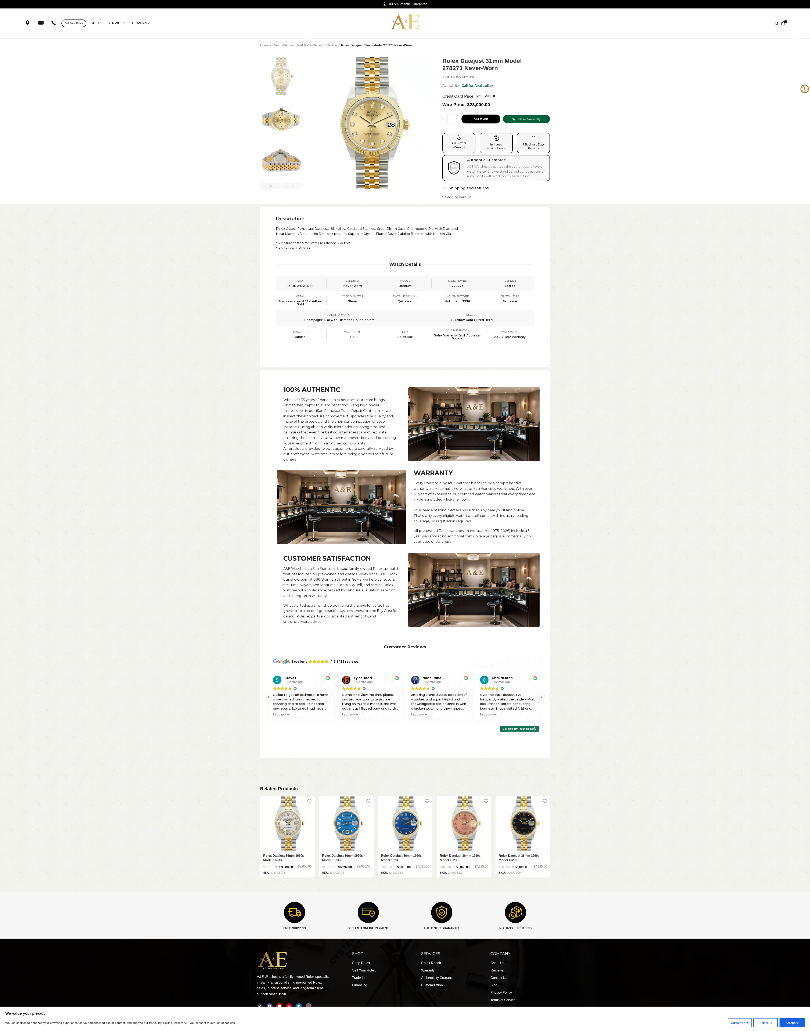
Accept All (792, 1022)
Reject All (765, 1022)
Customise (738, 1022)
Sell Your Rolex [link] (74, 23)
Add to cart (481, 118)
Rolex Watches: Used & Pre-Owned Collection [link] (305, 45)
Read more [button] (281, 715)
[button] (270, 186)
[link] (804, 89)
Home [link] (264, 45)
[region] (405, 1019)
